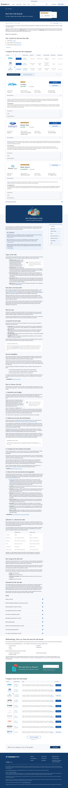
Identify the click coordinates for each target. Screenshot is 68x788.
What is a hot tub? (9, 599)
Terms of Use (43, 758)
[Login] (65, 4)
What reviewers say (10, 116)
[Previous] (56, 74)
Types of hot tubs (53, 231)
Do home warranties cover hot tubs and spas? (20, 514)
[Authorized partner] (29, 167)
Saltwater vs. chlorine (54, 238)
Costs (8, 113)
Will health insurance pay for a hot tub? (13, 618)
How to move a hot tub (16, 379)
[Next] (60, 74)
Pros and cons (9, 110)
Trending (13, 4)
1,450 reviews (25, 69)
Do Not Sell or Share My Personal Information (56, 761)
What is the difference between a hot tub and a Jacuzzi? (17, 603)
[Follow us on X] (10, 762)
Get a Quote (19, 58)
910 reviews (25, 59)
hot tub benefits (14, 429)
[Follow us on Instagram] (7, 762)
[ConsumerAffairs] (5, 4)
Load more (34, 737)
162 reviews (16, 706)
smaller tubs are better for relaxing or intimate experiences (26, 421)
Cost (51, 233)
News (29, 4)
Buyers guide (53, 228)
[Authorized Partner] (14, 67)
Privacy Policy (44, 756)
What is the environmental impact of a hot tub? (15, 625)
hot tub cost (38, 312)
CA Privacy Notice (55, 758)
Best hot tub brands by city (11, 201)
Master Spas (19, 44)
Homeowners (10, 8)
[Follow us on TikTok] (8, 762)
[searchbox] (40, 4)
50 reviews (16, 722)
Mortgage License (55, 756)
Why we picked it (10, 95)
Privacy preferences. (34, 1)
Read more (52, 685)
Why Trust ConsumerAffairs (12, 34)
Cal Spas (14, 40)
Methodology (8, 47)
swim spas (18, 283)
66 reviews (16, 717)
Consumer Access (12, 770)
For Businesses (53, 4)
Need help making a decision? (13, 74)
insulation (7, 586)
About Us (32, 756)
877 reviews (25, 64)
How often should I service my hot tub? (13, 610)
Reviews (24, 4)
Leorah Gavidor (55, 23)
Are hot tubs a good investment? (12, 629)
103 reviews (16, 727)
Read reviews (58, 695)
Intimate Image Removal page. (26, 782)
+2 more (60, 23)
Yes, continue (55, 747)
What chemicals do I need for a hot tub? (13, 606)
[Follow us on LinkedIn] (11, 762)
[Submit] (57, 666)
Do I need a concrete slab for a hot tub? (13, 633)
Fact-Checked (17, 23)
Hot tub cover (12, 479)
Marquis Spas (18, 42)
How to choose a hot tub (54, 235)
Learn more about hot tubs (27, 74)
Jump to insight (10, 237)
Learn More (18, 69)
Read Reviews (55, 85)
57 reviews (16, 711)
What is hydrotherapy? (10, 622)
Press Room (43, 760)
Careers (32, 760)
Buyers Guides (19, 4)
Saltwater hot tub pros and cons (16, 468)
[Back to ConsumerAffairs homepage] (6, 8)
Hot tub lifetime (53, 240)
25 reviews (16, 701)
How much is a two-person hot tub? (13, 614)
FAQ (51, 243)
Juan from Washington (15, 346)
